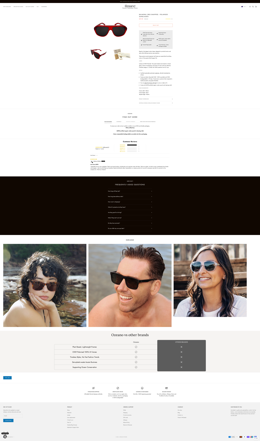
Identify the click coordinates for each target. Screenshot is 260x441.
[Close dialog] (143, 198)
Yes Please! (130, 236)
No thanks (130, 241)
